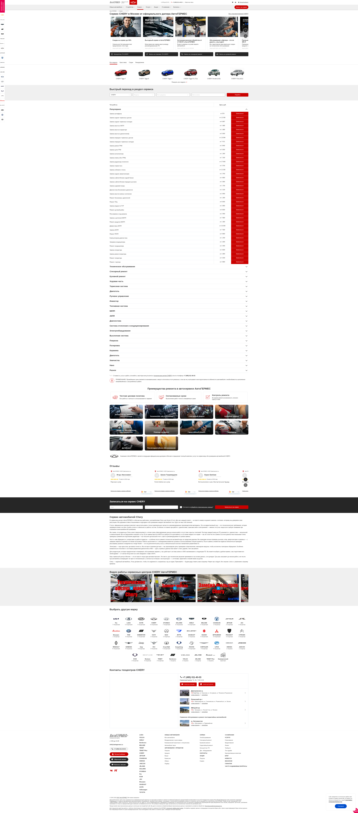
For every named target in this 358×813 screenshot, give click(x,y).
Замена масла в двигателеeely (119, 134)
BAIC (166, 635)
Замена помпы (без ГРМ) (118, 158)
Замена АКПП (114, 230)
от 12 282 (222, 169)
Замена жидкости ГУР (117, 206)
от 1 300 (222, 153)
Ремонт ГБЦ (113, 202)
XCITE (141, 623)
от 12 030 (222, 117)
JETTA (179, 635)
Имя (110, 504)
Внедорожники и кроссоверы (173, 740)
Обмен (167, 761)
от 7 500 (222, 230)
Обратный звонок (208, 684)
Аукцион (167, 753)
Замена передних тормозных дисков (121, 138)
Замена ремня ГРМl (116, 146)
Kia (116, 623)
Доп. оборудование (206, 750)
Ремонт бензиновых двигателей (120, 198)
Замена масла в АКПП (117, 126)
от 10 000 (222, 226)
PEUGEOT (229, 635)
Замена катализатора (116, 154)
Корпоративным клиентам (233, 753)
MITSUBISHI (217, 635)
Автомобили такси (170, 745)
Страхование (229, 740)
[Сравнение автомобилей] (236, 2)
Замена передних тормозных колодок (122, 142)
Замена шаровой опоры (117, 186)
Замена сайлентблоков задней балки (122, 178)
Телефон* (147, 504)
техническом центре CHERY (163, 375)
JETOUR (229, 623)
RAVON (191, 647)
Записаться (239, 113)
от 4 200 (222, 258)
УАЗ (153, 647)
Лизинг (227, 745)
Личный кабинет (119, 754)
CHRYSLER (204, 647)
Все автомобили (170, 737)
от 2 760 (222, 173)
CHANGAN (216, 623)
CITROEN (242, 635)
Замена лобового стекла (117, 170)
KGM (135, 659)
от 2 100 (222, 189)
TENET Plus (210, 659)
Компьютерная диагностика (118, 238)
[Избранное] (233, 2)
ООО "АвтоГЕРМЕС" (122, 797)
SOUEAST (191, 635)
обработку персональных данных (202, 507)
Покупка (167, 750)
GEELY (191, 623)
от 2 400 (222, 246)
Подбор (167, 763)
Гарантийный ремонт (206, 745)
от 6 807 (222, 121)
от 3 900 (222, 193)
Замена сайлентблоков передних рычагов (123, 182)
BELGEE (204, 623)
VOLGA (185, 659)
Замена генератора (116, 250)
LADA (128, 623)
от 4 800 (222, 177)
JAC (242, 623)
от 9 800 (222, 234)
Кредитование (229, 742)
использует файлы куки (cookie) (175, 808)
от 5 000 (222, 133)
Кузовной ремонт (205, 742)
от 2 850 (222, 205)
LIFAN (216, 647)
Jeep (141, 647)
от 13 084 (222, 137)
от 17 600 (222, 161)
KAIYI (153, 635)
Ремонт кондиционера (117, 246)
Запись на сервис (241, 7)
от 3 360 (222, 181)
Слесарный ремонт (206, 740)
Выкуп (166, 756)
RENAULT (116, 647)
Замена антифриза (116, 113)
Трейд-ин (228, 748)
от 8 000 (222, 201)
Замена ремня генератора (118, 254)
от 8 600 (222, 209)
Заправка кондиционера (117, 242)
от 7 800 (222, 218)
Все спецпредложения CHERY (238, 14)
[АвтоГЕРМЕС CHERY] (133, 2)
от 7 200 (222, 157)
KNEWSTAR (141, 635)
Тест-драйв (228, 750)
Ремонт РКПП (114, 234)
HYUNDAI (166, 623)
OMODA (229, 647)
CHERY (154, 623)
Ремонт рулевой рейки (117, 210)
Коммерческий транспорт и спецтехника (177, 742)
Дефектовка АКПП (116, 226)
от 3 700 (222, 165)
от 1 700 (222, 185)
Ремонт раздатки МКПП (117, 222)
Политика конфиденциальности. (213, 806)
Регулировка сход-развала (118, 214)
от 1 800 (222, 254)
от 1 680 (222, 125)
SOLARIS (179, 623)
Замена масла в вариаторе (118, 130)
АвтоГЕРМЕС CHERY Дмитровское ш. (122, 471)
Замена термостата (116, 166)
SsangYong (179, 647)
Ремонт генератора (116, 258)
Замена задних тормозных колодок (121, 121)
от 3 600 (222, 250)
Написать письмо (189, 684)
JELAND (198, 659)
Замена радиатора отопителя (119, 162)
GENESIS (128, 647)
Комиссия (168, 758)
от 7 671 (222, 141)
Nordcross (172, 659)
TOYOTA (142, 792)
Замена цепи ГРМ (115, 150)
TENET (160, 659)
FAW (128, 635)
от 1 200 (222, 238)
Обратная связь (189, 2)
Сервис (202, 761)
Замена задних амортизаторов (119, 174)
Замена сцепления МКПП (118, 218)
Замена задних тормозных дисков (120, 117)
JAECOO (242, 647)
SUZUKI (204, 635)
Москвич (116, 635)
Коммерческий (223, 659)
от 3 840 (222, 145)
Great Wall (166, 647)
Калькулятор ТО (205, 748)
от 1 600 (222, 242)
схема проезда (195, 695)
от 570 (222, 113)
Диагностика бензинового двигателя (121, 190)
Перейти (237, 95)
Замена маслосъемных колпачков (121, 194)
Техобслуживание (205, 737)
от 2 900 (222, 214)
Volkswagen (143, 789)
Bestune (147, 659)
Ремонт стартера (115, 262)
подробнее (205, 695)
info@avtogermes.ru (116, 744)
